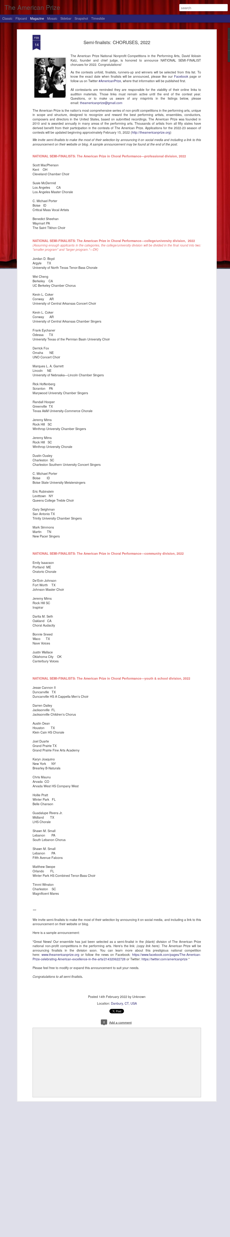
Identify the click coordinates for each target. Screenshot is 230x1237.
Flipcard (21, 18)
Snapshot (81, 18)
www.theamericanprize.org (60, 954)
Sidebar (65, 18)
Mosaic (52, 18)
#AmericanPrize (110, 81)
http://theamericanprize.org (151, 132)
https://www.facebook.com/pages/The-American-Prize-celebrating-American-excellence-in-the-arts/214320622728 (117, 956)
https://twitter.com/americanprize (165, 959)
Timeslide (98, 18)
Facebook (181, 76)
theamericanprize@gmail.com (101, 103)
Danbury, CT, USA (124, 1003)
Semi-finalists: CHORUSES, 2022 (117, 42)
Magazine (37, 18)
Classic (7, 18)
